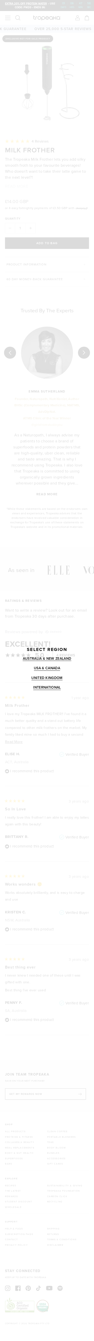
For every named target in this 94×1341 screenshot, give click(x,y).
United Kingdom (46, 678)
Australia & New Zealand (47, 658)
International (47, 687)
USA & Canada (47, 668)
